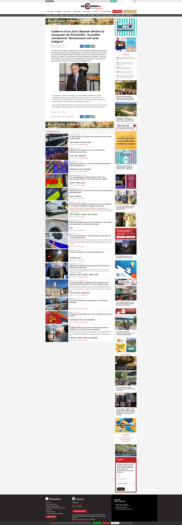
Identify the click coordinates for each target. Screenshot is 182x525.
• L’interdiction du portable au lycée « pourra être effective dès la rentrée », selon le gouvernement (125, 77)
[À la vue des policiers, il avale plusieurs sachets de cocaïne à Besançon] (57, 239)
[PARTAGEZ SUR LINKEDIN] (87, 46)
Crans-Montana (73, 337)
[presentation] (116, 363)
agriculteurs (72, 182)
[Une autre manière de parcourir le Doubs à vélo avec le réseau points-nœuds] (125, 323)
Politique (82, 280)
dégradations (77, 214)
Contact (49, 502)
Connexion (131, 237)
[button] (132, 1)
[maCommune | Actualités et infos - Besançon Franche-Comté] (91, 6)
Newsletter (51, 516)
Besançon (72, 161)
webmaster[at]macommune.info (79, 520)
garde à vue (80, 337)
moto (85, 319)
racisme (64, 112)
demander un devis (79, 511)
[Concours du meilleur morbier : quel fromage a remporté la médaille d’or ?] (125, 197)
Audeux (71, 202)
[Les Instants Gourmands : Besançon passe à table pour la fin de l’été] (125, 378)
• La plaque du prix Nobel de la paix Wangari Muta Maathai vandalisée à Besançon (125, 59)
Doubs (71, 312)
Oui (119, 474)
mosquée (54, 112)
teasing (96, 274)
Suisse (71, 325)
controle (79, 274)
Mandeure (72, 148)
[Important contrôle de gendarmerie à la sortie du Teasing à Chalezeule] (57, 269)
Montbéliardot (73, 188)
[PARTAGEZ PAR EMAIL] (90, 46)
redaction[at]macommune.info (79, 503)
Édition (93, 8)
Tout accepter (97, 523)
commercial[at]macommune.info (80, 507)
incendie (89, 142)
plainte (89, 214)
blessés (80, 169)
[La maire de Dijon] (57, 285)
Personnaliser (115, 523)
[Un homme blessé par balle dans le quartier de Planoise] (57, 304)
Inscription (121, 237)
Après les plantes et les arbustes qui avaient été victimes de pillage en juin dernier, (87, 208)
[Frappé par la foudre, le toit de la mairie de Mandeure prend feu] (57, 153)
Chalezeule (72, 263)
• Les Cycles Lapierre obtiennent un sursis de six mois (124, 68)
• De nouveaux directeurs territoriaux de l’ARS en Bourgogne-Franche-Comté (125, 64)
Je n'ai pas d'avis (122, 478)
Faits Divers (54, 28)
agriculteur (77, 142)
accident (71, 142)
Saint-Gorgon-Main (74, 134)
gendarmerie (83, 142)
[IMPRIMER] (93, 46)
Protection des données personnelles (56, 507)
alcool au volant (73, 274)
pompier (82, 182)
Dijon (70, 280)
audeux (71, 214)
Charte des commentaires (53, 506)
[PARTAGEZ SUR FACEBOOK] (81, 46)
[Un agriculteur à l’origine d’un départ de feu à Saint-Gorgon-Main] (57, 140)
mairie (76, 155)
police (71, 227)
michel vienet (83, 214)
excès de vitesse (73, 257)
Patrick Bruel (77, 292)
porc (59, 112)
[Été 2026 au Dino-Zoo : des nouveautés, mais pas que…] (125, 247)
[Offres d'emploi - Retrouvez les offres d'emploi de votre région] (125, 129)
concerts (71, 292)
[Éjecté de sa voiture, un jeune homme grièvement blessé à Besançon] (57, 167)
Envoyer (120, 489)
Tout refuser (106, 523)
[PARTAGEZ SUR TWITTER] (84, 46)
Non (120, 476)
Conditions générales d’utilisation (55, 513)
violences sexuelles (85, 292)
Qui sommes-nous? (51, 504)
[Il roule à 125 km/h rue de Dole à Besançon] (57, 255)
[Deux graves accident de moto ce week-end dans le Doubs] (57, 317)
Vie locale (83, 202)
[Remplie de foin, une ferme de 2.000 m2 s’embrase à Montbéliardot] (57, 194)
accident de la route (74, 169)
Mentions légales (51, 511)
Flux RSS (49, 509)
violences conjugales (93, 337)
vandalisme (94, 214)
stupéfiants (91, 274)
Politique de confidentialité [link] (126, 523)
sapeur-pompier (82, 155)
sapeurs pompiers (87, 169)
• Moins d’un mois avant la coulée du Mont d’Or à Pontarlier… (124, 72)
